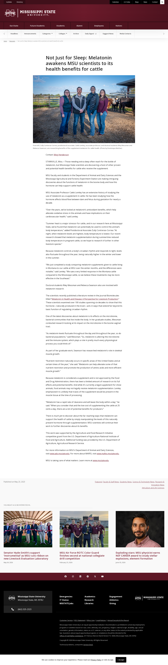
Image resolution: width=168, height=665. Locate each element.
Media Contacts (125, 33)
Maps (137, 2)
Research (89, 600)
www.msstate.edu (101, 460)
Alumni (79, 25)
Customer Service (66, 620)
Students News (126, 482)
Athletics (113, 600)
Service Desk (88, 645)
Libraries (89, 603)
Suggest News (108, 33)
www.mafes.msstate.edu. (108, 453)
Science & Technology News (143, 482)
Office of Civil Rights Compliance (71, 636)
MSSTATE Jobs (66, 603)
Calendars (115, 2)
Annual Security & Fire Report (118, 620)
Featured (98, 482)
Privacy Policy (96, 660)
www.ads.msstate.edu (59, 453)
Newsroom (12, 41)
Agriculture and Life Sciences (153, 488)
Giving (112, 603)
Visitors (119, 25)
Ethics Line (91, 620)
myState (10, 2)
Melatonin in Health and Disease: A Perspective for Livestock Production (85, 299)
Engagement (115, 596)
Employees (99, 25)
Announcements (30, 33)
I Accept (121, 660)
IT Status (64, 600)
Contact (155, 2)
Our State (14, 25)
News (145, 2)
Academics (90, 596)
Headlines (14, 33)
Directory (21, 2)
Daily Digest (89, 33)
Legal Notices (101, 620)
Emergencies (66, 596)
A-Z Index (127, 2)
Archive (76, 33)
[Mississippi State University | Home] (30, 13)
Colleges (62, 33)
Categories (46, 33)
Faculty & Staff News (111, 482)
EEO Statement (79, 620)
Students (60, 25)
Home (5, 41)
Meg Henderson (61, 154)
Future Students (37, 25)
